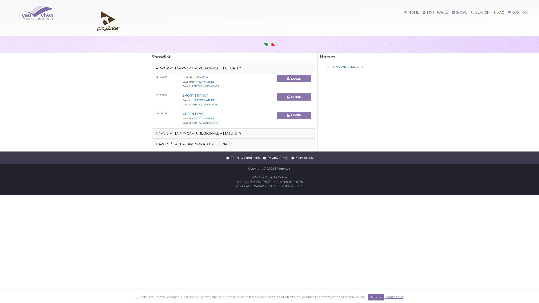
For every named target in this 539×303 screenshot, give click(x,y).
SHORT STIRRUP (195, 77)
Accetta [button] (375, 297)
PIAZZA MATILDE (204, 81)
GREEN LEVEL (194, 114)
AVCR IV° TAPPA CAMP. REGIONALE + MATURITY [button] (199, 134)
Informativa (394, 297)
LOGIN (296, 79)
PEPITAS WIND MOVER (205, 86)
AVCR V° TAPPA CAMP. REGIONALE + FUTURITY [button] (200, 68)
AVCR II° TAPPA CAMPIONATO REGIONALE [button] (195, 144)
